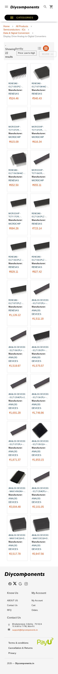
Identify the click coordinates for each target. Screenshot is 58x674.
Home (6, 26)
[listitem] (17, 600)
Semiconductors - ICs (14, 29)
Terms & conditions (18, 643)
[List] (39, 48)
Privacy (12, 653)
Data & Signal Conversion (16, 33)
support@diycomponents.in (25, 630)
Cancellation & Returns (20, 648)
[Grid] (46, 48)
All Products (22, 26)
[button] (21, 17)
